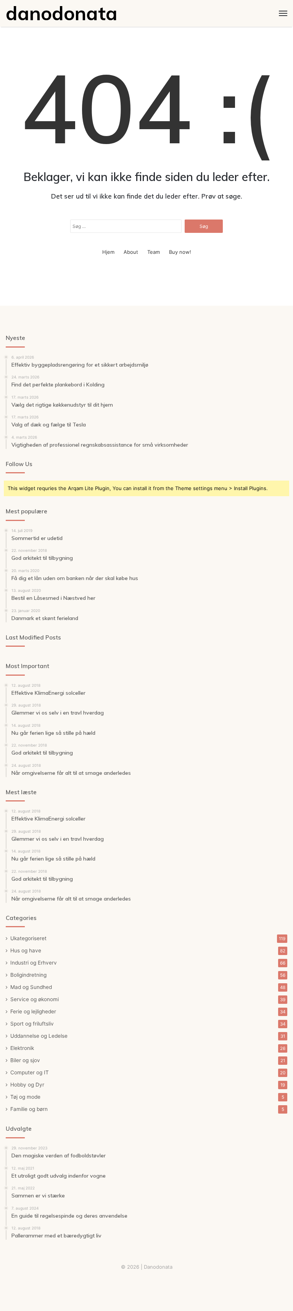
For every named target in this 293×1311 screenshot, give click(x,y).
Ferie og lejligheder (33, 1011)
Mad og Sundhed (31, 987)
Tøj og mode (25, 1097)
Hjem (108, 252)
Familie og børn (29, 1109)
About (131, 252)
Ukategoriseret (28, 938)
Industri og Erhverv (33, 963)
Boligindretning (28, 975)
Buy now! (180, 252)
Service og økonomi (34, 999)
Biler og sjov (25, 1060)
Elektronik (22, 1048)
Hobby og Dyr (27, 1085)
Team (153, 252)
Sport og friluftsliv (32, 1024)
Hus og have (25, 950)
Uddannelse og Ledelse (39, 1036)
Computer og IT (29, 1072)
